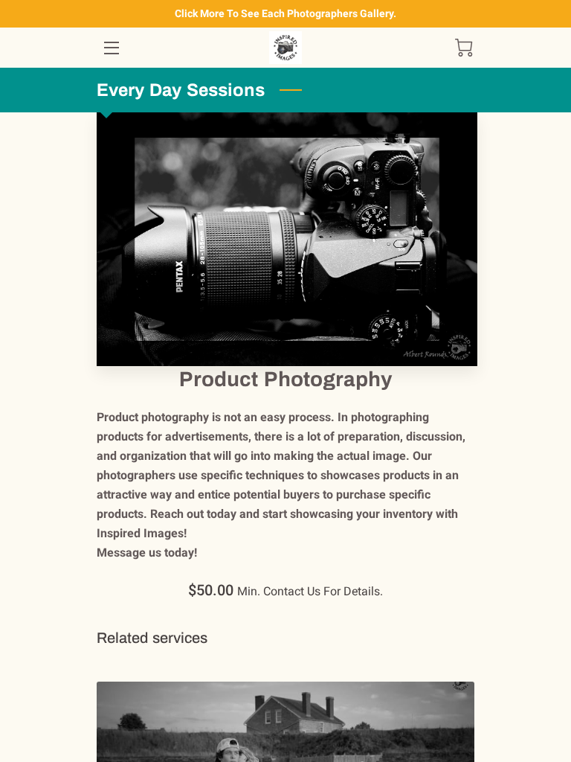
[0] (464, 48)
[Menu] (110, 48)
